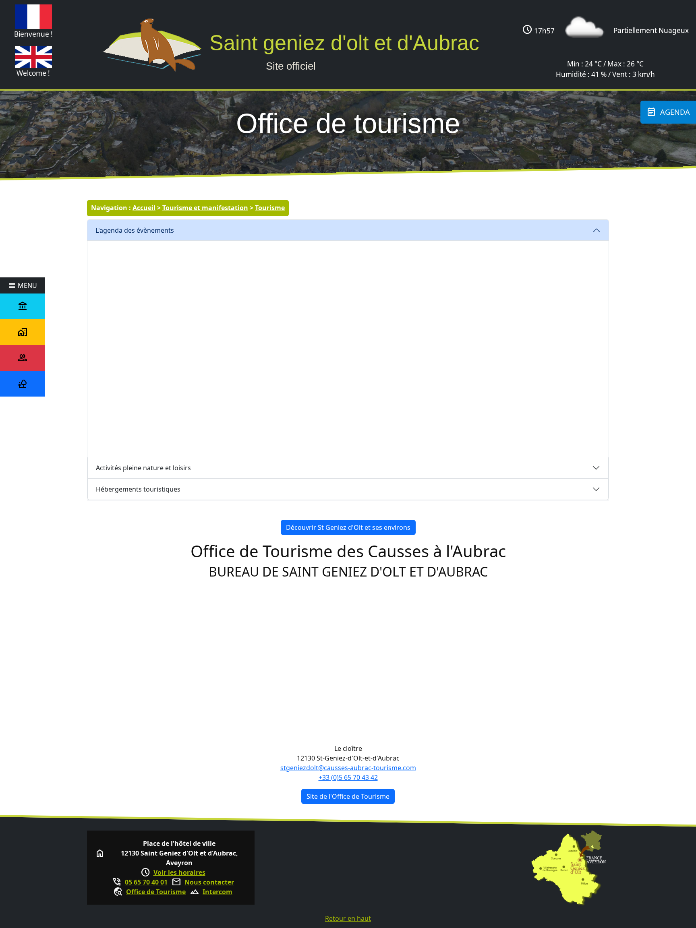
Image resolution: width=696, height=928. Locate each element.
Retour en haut (348, 918)
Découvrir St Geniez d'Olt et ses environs (348, 527)
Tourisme (270, 207)
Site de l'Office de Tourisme (348, 796)
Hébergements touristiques (138, 489)
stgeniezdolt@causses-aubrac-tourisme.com (348, 767)
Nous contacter (209, 882)
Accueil (144, 207)
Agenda (668, 112)
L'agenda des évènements (134, 230)
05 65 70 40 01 (146, 882)
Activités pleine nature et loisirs (143, 467)
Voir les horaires (179, 872)
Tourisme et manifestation (205, 207)
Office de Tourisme (156, 891)
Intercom (217, 891)
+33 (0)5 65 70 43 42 (348, 777)
